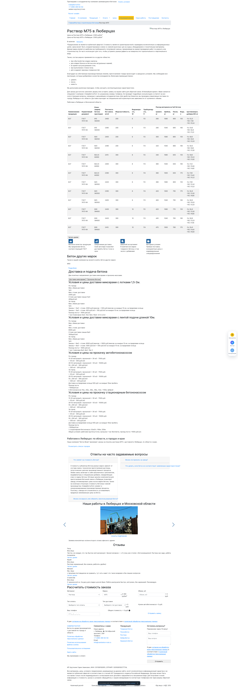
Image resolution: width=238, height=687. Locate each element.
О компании (82, 18)
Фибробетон (125, 638)
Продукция (93, 18)
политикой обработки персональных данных (140, 621)
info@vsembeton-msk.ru (102, 642)
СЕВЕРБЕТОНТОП (73, 626)
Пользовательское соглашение (78, 648)
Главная (72, 18)
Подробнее (72, 268)
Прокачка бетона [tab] (93, 279)
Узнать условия (124, 2)
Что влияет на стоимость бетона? (86, 460)
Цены (115, 18)
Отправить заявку (154, 613)
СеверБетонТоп (74, 5)
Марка (105, 591)
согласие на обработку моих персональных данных (91, 621)
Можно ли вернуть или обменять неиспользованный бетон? (95, 499)
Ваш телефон (72, 610)
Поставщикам (154, 18)
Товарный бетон (126, 629)
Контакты (165, 18)
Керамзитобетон (126, 641)
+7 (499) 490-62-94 (76, 7)
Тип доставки (108, 601)
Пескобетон (124, 632)
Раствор (123, 635)
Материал (70, 591)
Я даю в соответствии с (112, 621)
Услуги (105, 18)
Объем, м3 (142, 591)
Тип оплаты (71, 601)
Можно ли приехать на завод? (136, 460)
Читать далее (73, 237)
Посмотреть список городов (79, 446)
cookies (132, 683)
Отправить (159, 661)
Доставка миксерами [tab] (77, 279)
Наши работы (141, 18)
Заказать (79, 42)
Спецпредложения (126, 18)
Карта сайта (71, 652)
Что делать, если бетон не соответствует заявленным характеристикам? (152, 466)
